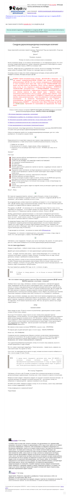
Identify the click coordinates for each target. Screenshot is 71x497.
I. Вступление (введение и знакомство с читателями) (23, 114)
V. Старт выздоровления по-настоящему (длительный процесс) (26, 125)
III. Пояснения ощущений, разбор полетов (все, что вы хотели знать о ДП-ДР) (30, 119)
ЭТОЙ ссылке (19, 103)
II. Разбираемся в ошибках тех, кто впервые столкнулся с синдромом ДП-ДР (29, 117)
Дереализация (31, 36)
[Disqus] (35, 414)
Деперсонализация (52, 36)
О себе (13, 36)
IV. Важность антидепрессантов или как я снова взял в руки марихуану (28, 122)
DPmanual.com (46, 230)
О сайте (14, 39)
